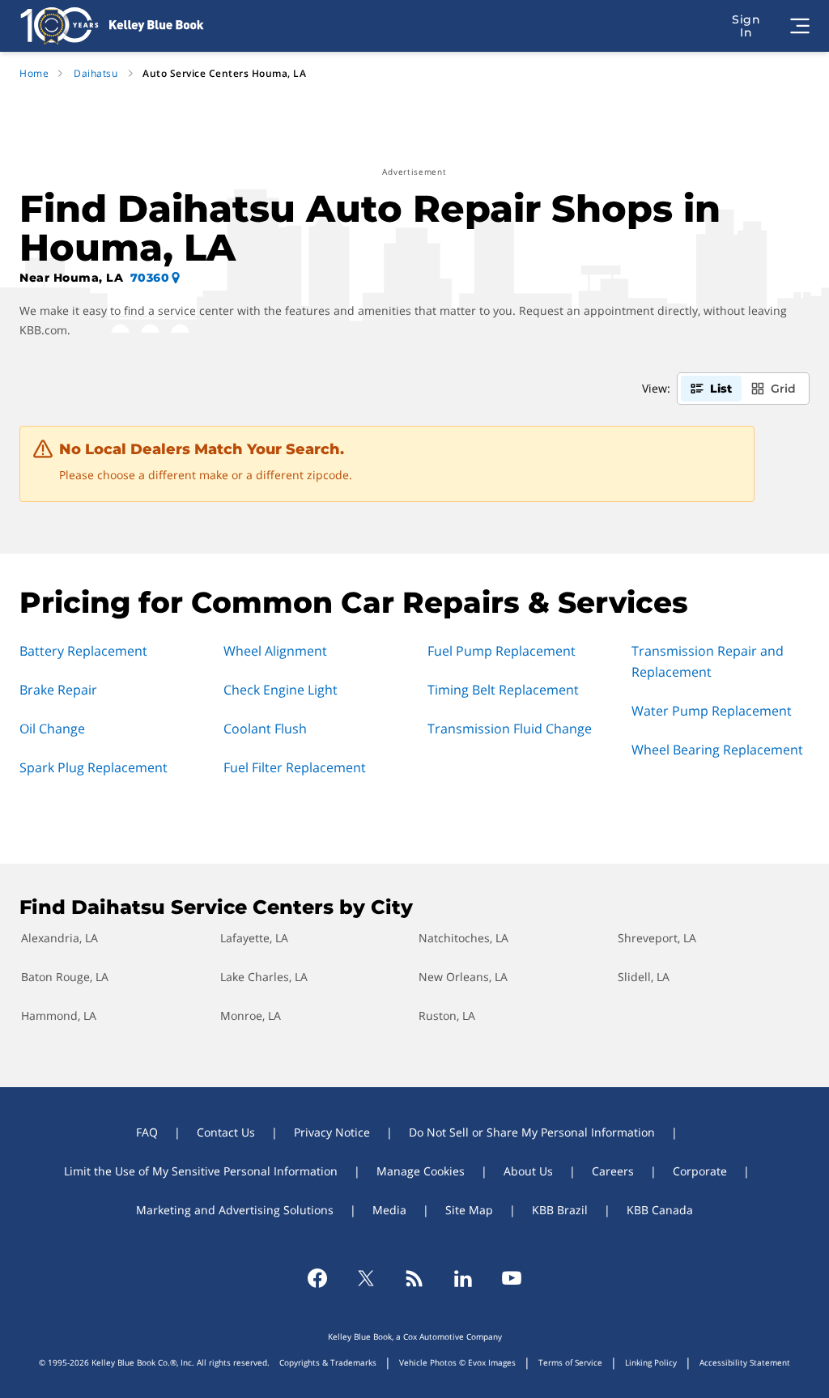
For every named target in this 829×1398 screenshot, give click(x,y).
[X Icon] (366, 1278)
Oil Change (52, 728)
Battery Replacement (83, 651)
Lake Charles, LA (264, 976)
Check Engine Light (280, 690)
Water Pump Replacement (711, 711)
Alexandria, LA (59, 937)
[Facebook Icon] (317, 1278)
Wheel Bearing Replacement (717, 749)
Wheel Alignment (275, 651)
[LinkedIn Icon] (463, 1278)
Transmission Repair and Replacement (707, 661)
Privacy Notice (332, 1132)
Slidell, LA (644, 976)
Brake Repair (58, 690)
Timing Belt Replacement (503, 690)
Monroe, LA (250, 1015)
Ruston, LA (447, 1015)
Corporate (700, 1171)
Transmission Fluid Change (509, 728)
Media (389, 1209)
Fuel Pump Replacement (501, 651)
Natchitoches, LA (463, 937)
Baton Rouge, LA (64, 976)
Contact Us (226, 1132)
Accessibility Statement (744, 1362)
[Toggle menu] (800, 26)
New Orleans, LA (463, 976)
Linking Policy (651, 1362)
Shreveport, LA (657, 937)
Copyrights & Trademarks (327, 1362)
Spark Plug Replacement (93, 767)
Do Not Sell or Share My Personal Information (532, 1132)
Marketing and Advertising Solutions (235, 1209)
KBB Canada (660, 1209)
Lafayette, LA (254, 937)
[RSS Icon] (414, 1278)
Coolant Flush (265, 728)
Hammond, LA (58, 1015)
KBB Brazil (560, 1209)
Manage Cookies (420, 1171)
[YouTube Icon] (511, 1278)
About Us (528, 1171)
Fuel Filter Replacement (294, 767)
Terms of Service (570, 1362)
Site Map (469, 1209)
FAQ (147, 1132)
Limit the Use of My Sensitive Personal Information (201, 1171)
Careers (613, 1171)
